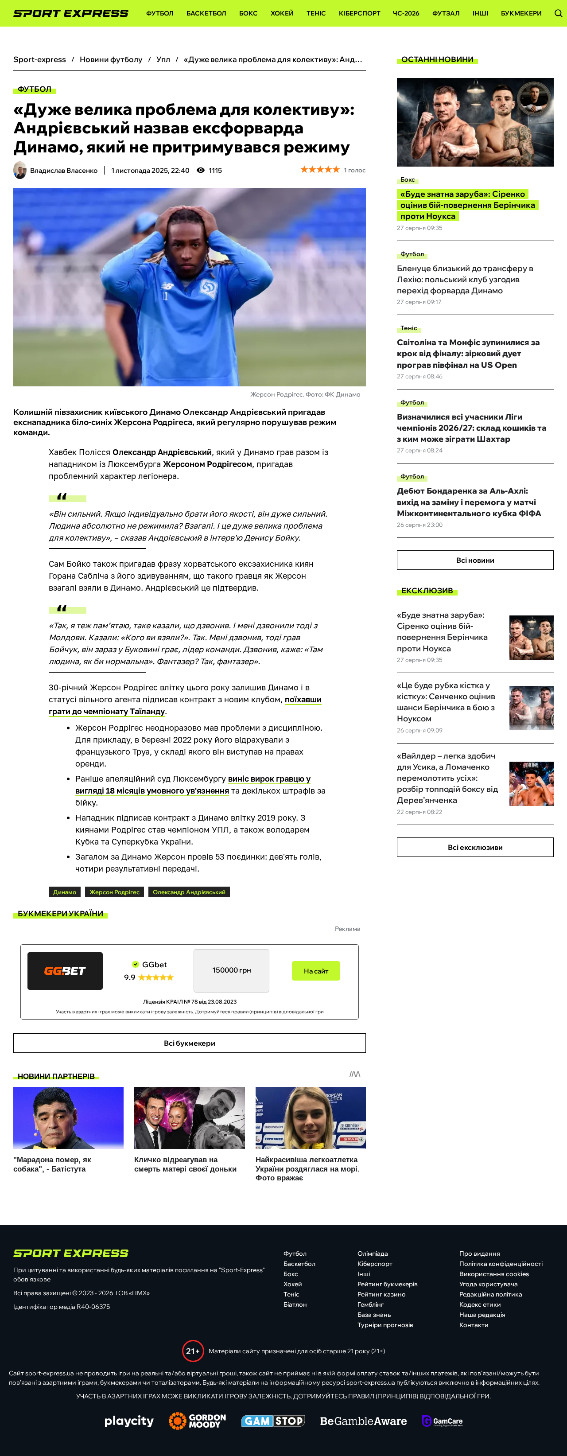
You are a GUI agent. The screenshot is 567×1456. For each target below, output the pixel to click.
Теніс (316, 13)
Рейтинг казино (381, 1294)
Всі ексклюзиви (475, 847)
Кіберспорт (360, 13)
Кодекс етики (480, 1304)
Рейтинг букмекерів (387, 1284)
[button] (559, 13)
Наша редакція (482, 1315)
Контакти (474, 1325)
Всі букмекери (189, 1043)
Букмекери (521, 13)
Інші (480, 13)
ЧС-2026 (406, 13)
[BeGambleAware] (363, 1422)
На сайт (316, 971)
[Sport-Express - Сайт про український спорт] (66, 13)
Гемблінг (370, 1304)
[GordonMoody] (197, 1422)
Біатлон (295, 1304)
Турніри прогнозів (385, 1325)
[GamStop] (273, 1422)
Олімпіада (372, 1253)
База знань (374, 1315)
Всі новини (475, 560)
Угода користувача (488, 1284)
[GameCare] (442, 1422)
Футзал (446, 13)
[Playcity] (129, 1422)
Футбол (160, 13)
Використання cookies (494, 1274)
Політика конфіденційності (501, 1264)
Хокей (282, 13)
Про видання (479, 1253)
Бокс (248, 13)
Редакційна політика (490, 1294)
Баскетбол (206, 13)
